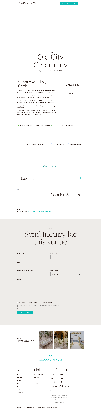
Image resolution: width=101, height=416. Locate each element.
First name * (20, 254)
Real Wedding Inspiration (40, 374)
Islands (19, 383)
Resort (19, 386)
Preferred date (54, 271)
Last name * (53, 254)
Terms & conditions (21, 413)
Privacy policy (29, 413)
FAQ (35, 380)
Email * (19, 262)
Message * (20, 279)
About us (36, 377)
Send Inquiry (25, 312)
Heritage (19, 377)
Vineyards (20, 392)
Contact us (37, 383)
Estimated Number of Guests (25, 271)
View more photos (50, 166)
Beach (19, 374)
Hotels (19, 380)
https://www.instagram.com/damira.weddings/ (40, 211)
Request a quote (69, 3)
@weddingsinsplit (26, 340)
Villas (18, 389)
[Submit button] (68, 391)
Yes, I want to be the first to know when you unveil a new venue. (36, 302)
